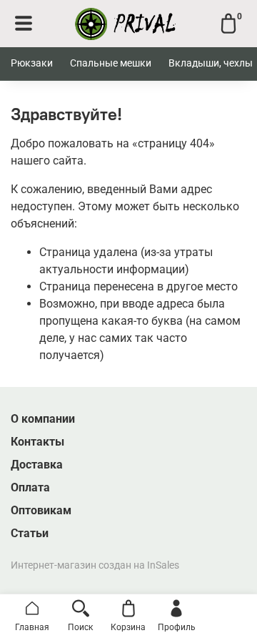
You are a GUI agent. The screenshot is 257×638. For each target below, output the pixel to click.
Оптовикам (41, 510)
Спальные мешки (110, 63)
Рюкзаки (32, 63)
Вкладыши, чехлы (210, 63)
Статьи (30, 533)
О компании (43, 419)
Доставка (37, 464)
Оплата (30, 487)
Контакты (37, 441)
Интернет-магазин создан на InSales (95, 565)
